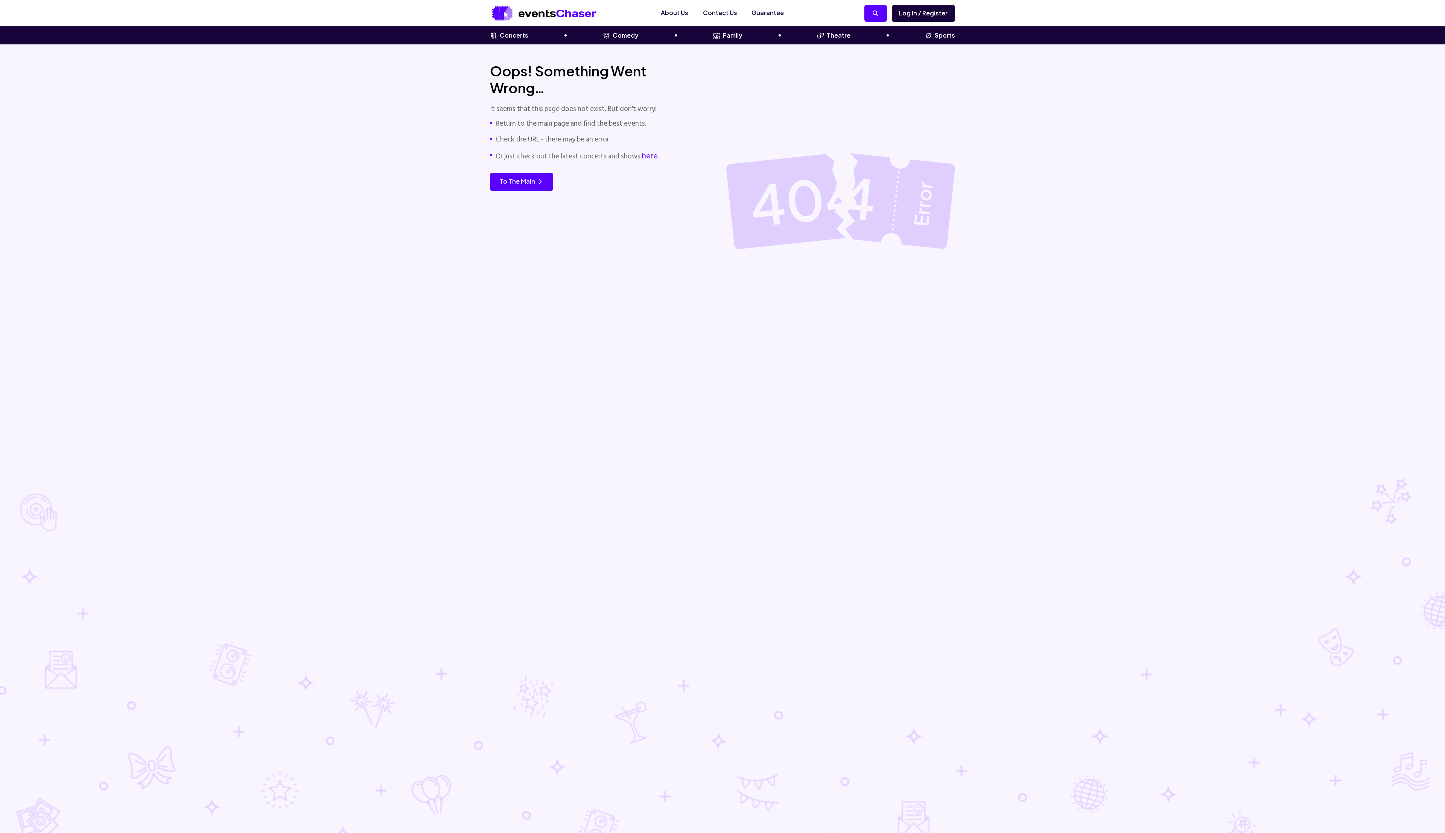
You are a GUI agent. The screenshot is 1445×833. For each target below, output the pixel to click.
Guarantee (767, 13)
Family (732, 35)
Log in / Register (923, 13)
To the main (517, 181)
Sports (945, 35)
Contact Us (720, 13)
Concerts (514, 35)
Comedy (626, 35)
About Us (674, 13)
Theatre (838, 35)
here (650, 155)
